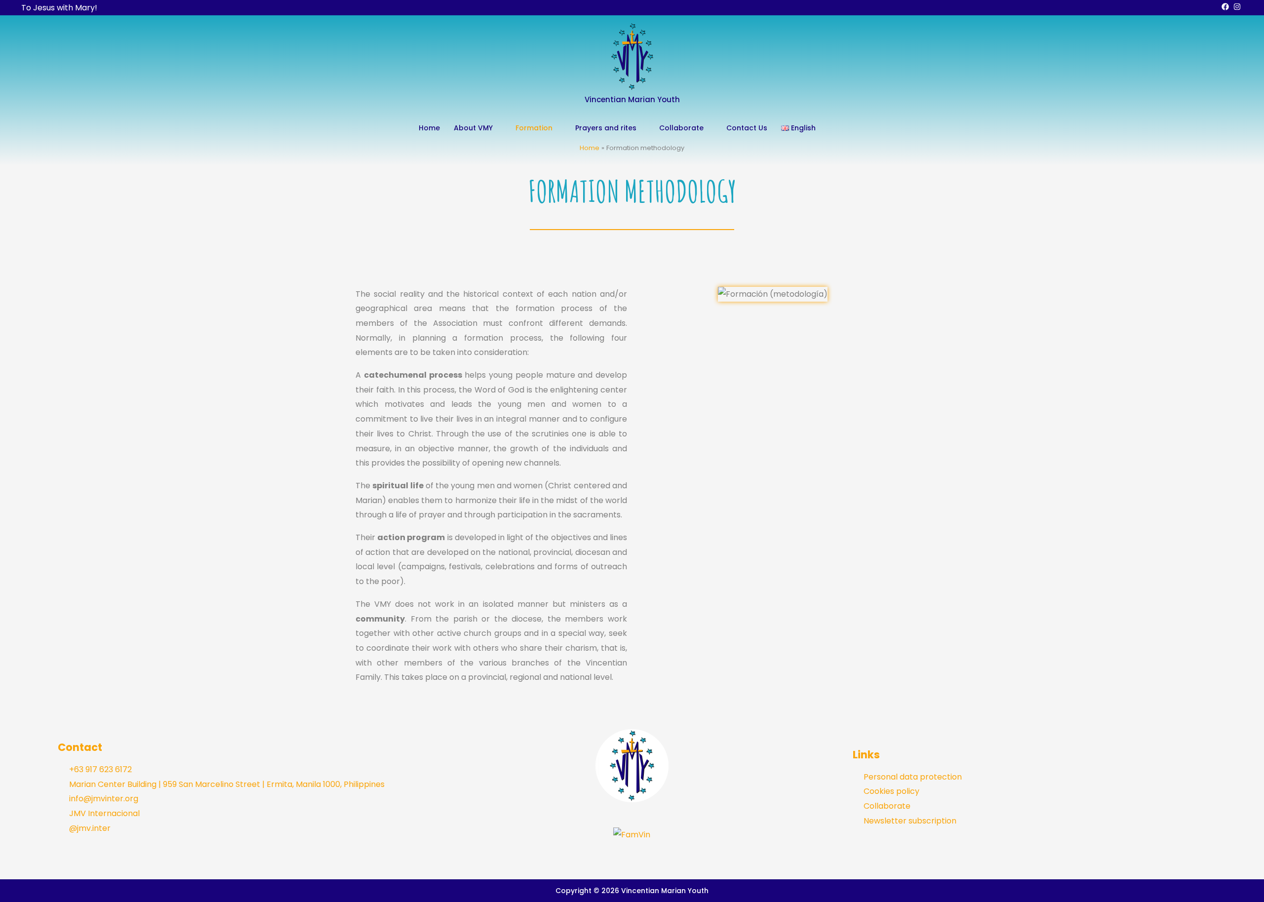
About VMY (473, 128)
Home (429, 128)
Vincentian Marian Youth (632, 99)
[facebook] (1226, 6)
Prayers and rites (605, 128)
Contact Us (746, 128)
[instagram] (1238, 6)
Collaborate (681, 128)
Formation (534, 128)
